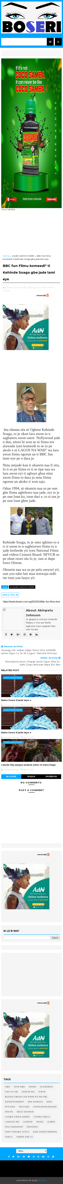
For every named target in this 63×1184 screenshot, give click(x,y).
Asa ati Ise (11, 1092)
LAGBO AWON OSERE (23, 256)
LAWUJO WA (12, 1122)
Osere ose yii (25, 1137)
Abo (7, 1087)
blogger (11, 776)
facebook (51, 776)
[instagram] (48, 1157)
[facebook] (8, 1157)
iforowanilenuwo (45, 1107)
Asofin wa (28, 1092)
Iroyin (9, 1112)
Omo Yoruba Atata (17, 1132)
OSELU (9, 1137)
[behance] (43, 1157)
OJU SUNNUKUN (14, 1127)
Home (6, 256)
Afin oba (19, 1087)
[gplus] (19, 1157)
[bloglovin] (29, 1157)
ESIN (49, 1102)
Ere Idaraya (35, 1102)
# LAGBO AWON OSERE (22, 587)
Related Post (10, 670)
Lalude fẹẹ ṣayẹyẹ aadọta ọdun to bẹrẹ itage (28, 764)
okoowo (32, 1127)
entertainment (14, 1102)
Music (40, 1122)
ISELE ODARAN (25, 1112)
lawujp (28, 1122)
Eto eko (10, 1107)
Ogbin (51, 1122)
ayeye (42, 1092)
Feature (24, 1107)
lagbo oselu (41, 1117)
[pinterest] (24, 1157)
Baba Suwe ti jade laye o (16, 700)
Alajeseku (46, 1087)
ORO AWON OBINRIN (45, 1132)
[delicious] (53, 1157)
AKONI (32, 1087)
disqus (31, 776)
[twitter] (13, 1157)
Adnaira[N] (41, 296)
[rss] (38, 1157)
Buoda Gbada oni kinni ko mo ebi (26, 1097)
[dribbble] (33, 1157)
